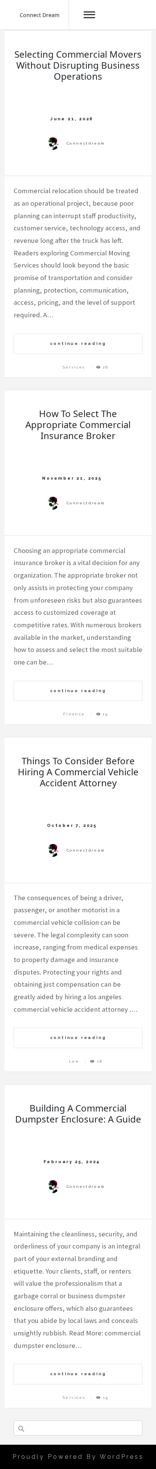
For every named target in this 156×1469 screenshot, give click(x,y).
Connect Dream (39, 15)
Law (74, 1061)
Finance (74, 714)
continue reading (78, 343)
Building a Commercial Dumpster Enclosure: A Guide (78, 1113)
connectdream (86, 143)
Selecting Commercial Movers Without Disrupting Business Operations (78, 65)
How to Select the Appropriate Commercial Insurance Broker (78, 424)
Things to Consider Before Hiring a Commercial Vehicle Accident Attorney (78, 771)
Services (74, 367)
